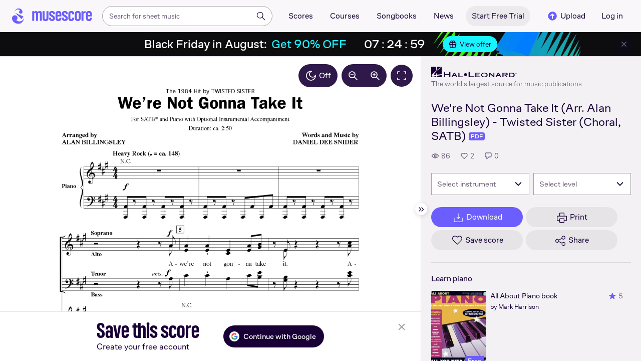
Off (325, 75)
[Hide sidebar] (421, 209)
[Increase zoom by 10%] (375, 76)
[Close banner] (624, 44)
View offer (475, 44)
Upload (572, 16)
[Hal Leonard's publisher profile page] (506, 72)
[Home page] (52, 16)
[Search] (261, 16)
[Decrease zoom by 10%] (353, 76)
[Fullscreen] (402, 76)
